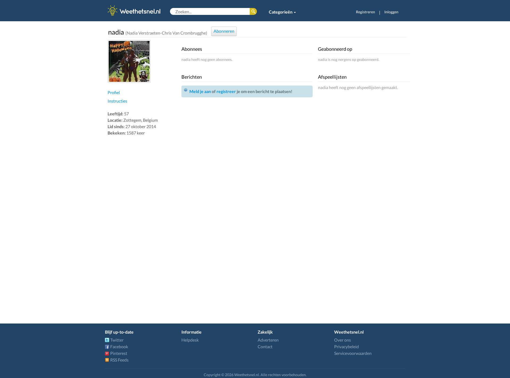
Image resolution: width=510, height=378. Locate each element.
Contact (265, 346)
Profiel (114, 92)
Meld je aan (200, 91)
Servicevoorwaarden (353, 353)
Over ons (342, 339)
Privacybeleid (346, 346)
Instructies (117, 100)
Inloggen (391, 12)
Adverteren (268, 339)
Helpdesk (190, 339)
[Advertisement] (143, 221)
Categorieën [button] (281, 11)
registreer (226, 91)
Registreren (365, 12)
